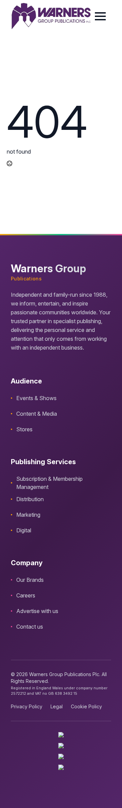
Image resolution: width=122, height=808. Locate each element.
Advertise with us (37, 611)
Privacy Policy (26, 706)
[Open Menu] (100, 16)
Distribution (30, 499)
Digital (23, 530)
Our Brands (30, 579)
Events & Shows (36, 398)
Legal (56, 706)
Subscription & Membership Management (49, 482)
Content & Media (36, 413)
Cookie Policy (86, 706)
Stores (24, 429)
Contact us (29, 626)
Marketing (28, 514)
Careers (25, 595)
